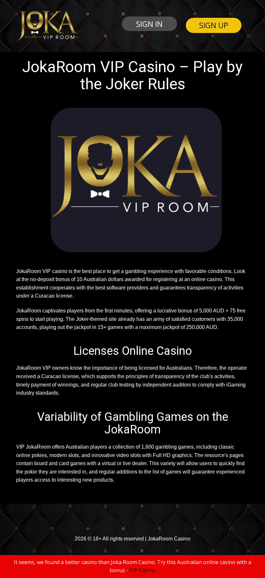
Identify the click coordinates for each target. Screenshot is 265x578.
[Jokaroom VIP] (47, 26)
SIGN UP (213, 25)
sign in (149, 23)
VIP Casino (142, 570)
